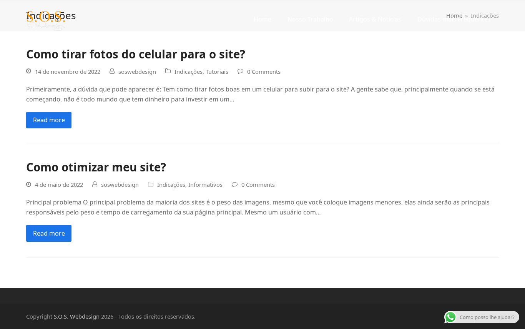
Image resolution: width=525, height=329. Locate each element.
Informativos (205, 184)
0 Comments (264, 71)
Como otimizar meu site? (96, 167)
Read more (49, 120)
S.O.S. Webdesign (77, 316)
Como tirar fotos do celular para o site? (135, 54)
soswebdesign (137, 71)
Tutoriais (217, 71)
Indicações (188, 71)
